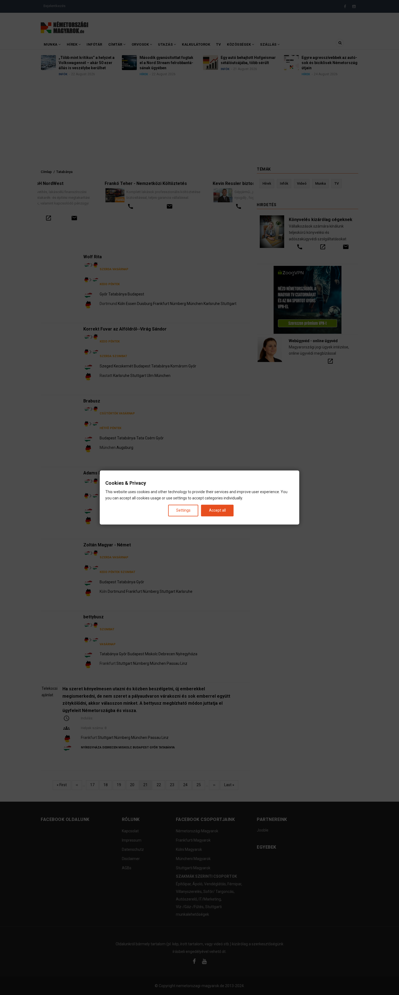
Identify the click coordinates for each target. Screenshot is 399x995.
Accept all (217, 510)
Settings (183, 510)
